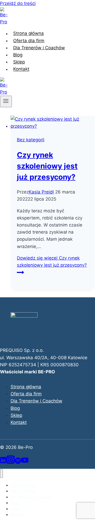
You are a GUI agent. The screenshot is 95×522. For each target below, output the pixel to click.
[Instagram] (10, 462)
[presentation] (53, 123)
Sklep (19, 61)
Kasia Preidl (41, 192)
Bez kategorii (30, 139)
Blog (17, 54)
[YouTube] (24, 462)
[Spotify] (18, 462)
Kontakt (21, 69)
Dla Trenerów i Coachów (39, 47)
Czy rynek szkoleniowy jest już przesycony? (47, 165)
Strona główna (28, 33)
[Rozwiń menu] (6, 101)
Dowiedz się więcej (52, 261)
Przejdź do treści (18, 3)
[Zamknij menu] (1, 473)
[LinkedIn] (3, 462)
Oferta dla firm (28, 40)
